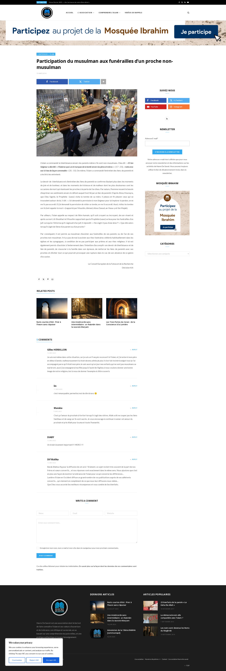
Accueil (69, 12)
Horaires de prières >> (153, 659)
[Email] (23, 190)
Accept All (51, 660)
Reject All (34, 660)
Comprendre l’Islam (108, 12)
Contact (164, 659)
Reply (134, 350)
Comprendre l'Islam (45, 54)
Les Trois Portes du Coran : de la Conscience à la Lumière (120, 323)
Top (188, 665)
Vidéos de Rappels (133, 12)
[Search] (187, 12)
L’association (139, 659)
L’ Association (85, 12)
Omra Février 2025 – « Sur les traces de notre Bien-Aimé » (69, 2)
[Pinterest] (23, 184)
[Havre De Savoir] (47, 13)
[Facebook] (23, 170)
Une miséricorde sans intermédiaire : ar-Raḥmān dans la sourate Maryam (85, 324)
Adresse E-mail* (151, 138)
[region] (34, 652)
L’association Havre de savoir (178, 659)
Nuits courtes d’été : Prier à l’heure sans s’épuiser (48, 323)
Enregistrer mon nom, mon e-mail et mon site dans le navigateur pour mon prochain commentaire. (79, 548)
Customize (17, 660)
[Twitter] (23, 177)
